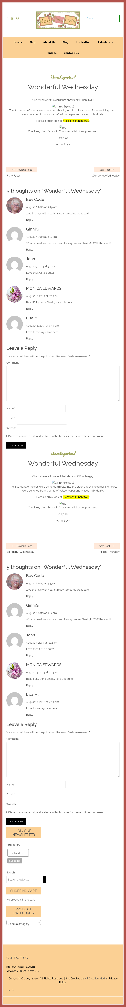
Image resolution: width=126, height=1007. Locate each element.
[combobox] (23, 922)
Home (18, 42)
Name (10, 408)
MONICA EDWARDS (44, 288)
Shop (33, 42)
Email (10, 418)
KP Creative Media (96, 978)
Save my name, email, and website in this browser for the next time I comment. (56, 436)
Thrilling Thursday (109, 551)
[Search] (44, 879)
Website (11, 428)
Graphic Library (97, 998)
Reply (29, 219)
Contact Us (71, 53)
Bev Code (35, 199)
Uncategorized (63, 77)
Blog (66, 42)
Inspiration (83, 42)
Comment (13, 362)
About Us (49, 42)
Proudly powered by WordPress (38, 998)
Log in (10, 990)
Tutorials (104, 42)
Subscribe (13, 844)
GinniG (32, 229)
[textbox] (24, 924)
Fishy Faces (13, 175)
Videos (52, 53)
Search (10, 872)
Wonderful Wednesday (106, 175)
